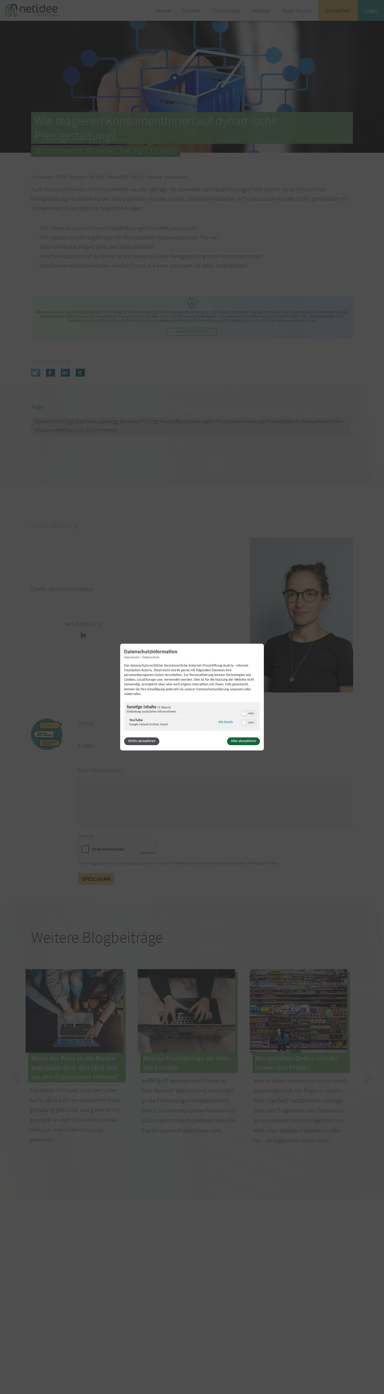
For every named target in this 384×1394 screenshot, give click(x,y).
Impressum (131, 657)
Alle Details (225, 722)
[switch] (248, 713)
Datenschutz (150, 657)
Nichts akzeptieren (141, 741)
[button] (244, 713)
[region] (192, 717)
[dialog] (192, 697)
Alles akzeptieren (243, 741)
